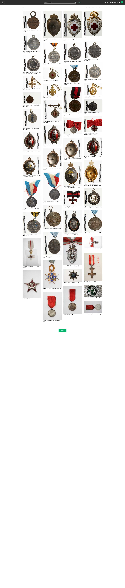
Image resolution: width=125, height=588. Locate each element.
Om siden (107, 2)
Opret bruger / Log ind (115, 2)
